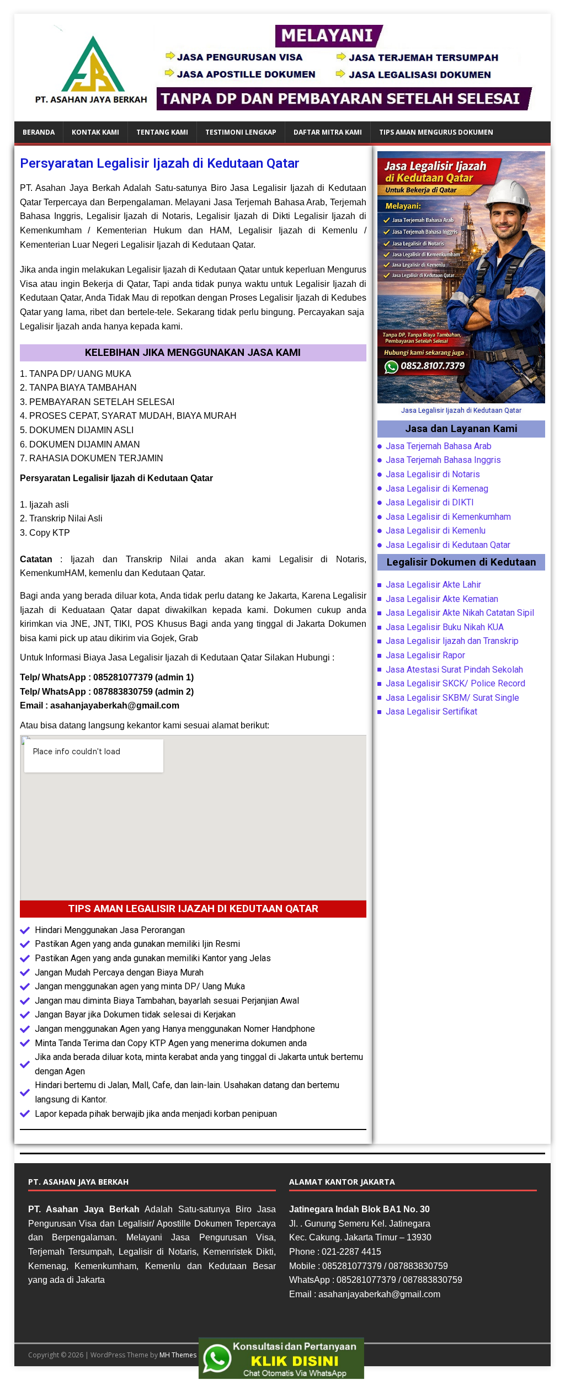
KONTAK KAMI (95, 132)
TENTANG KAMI (162, 132)
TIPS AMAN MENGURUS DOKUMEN (436, 132)
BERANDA (39, 132)
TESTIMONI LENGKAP (240, 132)
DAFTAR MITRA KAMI (328, 132)
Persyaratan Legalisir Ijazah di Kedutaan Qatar (160, 163)
